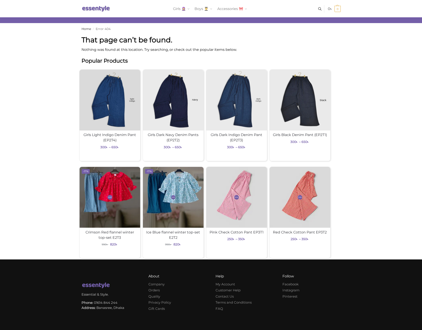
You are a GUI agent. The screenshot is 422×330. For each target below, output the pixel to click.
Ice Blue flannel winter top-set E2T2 (173, 235)
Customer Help (228, 290)
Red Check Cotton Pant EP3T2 (300, 232)
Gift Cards (156, 308)
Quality (154, 296)
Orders (154, 290)
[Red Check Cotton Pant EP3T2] (300, 197)
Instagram (290, 290)
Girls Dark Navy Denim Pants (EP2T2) (173, 137)
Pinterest (290, 296)
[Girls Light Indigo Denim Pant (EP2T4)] (110, 100)
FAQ (219, 308)
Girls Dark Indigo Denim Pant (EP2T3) (236, 137)
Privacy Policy (159, 302)
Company (156, 284)
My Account (225, 284)
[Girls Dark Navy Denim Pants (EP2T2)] (173, 100)
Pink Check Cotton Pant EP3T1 (237, 232)
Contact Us (225, 296)
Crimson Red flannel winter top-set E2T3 (110, 235)
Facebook (290, 284)
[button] (334, 9)
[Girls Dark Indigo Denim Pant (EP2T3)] (236, 100)
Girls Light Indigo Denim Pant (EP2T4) (110, 137)
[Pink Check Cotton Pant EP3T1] (236, 197)
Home (86, 29)
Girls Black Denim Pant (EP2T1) (300, 135)
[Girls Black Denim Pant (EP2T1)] (300, 100)
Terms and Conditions (234, 302)
